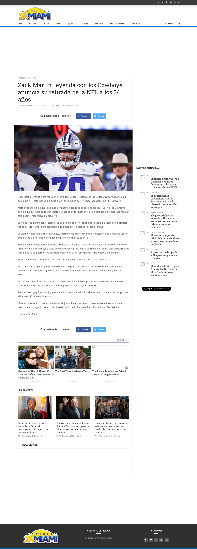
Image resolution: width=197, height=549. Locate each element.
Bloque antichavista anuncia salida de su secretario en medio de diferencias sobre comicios (111, 427)
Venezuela (33, 24)
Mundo (58, 24)
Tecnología (134, 24)
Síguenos (169, 24)
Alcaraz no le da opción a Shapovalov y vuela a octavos (164, 255)
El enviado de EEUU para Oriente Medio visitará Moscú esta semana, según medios (165, 271)
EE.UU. (46, 24)
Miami (19, 24)
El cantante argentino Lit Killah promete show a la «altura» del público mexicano (165, 239)
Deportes (71, 24)
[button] (179, 24)
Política (84, 24)
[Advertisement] (128, 13)
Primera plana (71, 106)
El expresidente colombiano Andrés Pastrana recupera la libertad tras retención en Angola (72, 427)
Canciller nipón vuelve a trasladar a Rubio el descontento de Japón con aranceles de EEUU (33, 427)
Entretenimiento (116, 24)
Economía (98, 24)
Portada (21, 78)
